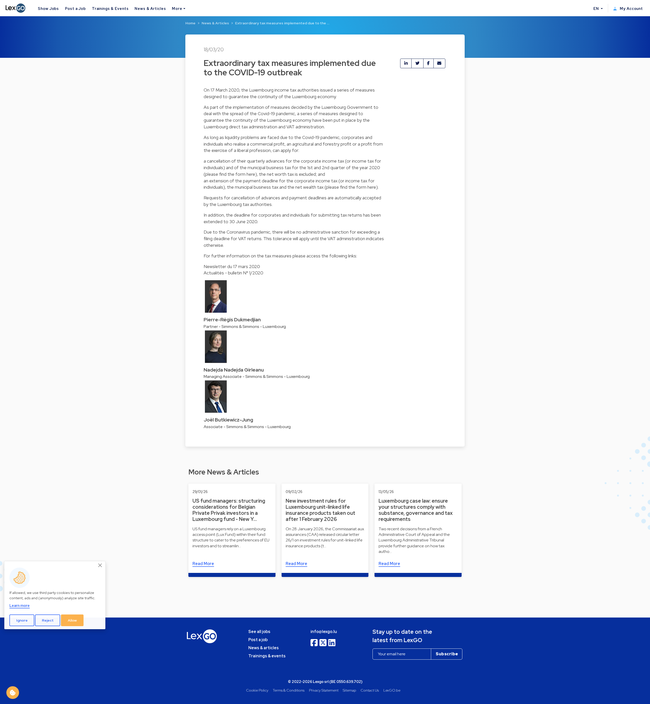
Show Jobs (48, 8)
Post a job (258, 639)
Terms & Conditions (288, 690)
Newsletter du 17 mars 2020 (232, 266)
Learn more (19, 605)
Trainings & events (267, 656)
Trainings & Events (110, 8)
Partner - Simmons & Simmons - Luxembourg (245, 326)
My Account (631, 8)
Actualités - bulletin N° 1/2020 (233, 273)
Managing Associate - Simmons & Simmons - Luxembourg (257, 376)
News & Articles (150, 8)
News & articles (263, 647)
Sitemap (349, 690)
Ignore (22, 620)
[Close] (100, 565)
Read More (203, 563)
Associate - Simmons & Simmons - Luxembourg (247, 426)
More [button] (177, 8)
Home (190, 23)
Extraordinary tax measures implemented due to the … (282, 23)
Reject (48, 620)
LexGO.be (391, 690)
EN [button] (596, 8)
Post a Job (75, 8)
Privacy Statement (323, 690)
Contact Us (370, 690)
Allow (72, 620)
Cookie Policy (257, 690)
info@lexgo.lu (324, 631)
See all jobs (259, 631)
